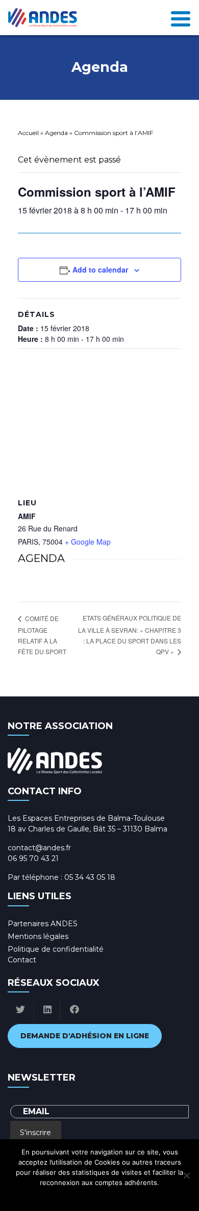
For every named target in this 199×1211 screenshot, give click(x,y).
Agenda (56, 133)
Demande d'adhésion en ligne (84, 1035)
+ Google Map (88, 541)
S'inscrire (35, 1132)
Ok (54, 1196)
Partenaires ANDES (43, 923)
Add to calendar (100, 269)
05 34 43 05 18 (89, 877)
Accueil (28, 133)
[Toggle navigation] (180, 18)
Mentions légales (38, 936)
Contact (22, 959)
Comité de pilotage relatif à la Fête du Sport (42, 635)
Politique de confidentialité (56, 949)
